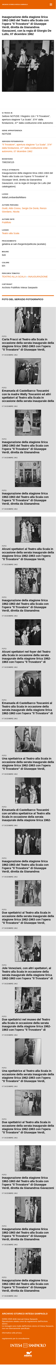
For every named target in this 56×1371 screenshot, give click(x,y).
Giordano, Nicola (10, 211)
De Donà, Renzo (38, 208)
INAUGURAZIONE (38, 276)
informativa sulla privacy (12, 1333)
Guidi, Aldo (7, 208)
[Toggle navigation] (51, 4)
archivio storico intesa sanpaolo (15, 4)
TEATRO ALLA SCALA (14, 276)
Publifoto (6, 222)
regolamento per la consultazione (15, 1338)
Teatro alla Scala (10, 233)
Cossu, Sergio (21, 208)
